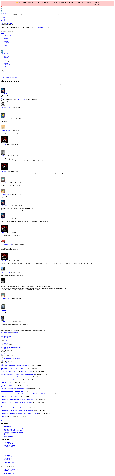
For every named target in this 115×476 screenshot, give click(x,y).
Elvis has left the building (7, 336)
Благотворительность (10, 445)
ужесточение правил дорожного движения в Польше (24, 413)
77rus (7, 337)
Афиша (6, 41)
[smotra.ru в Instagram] (3, 13)
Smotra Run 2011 (8, 458)
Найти (2, 33)
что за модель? (19, 391)
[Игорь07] (2, 320)
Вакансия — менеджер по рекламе (13, 432)
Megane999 (5, 107)
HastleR (4, 310)
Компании (6, 42)
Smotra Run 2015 (8, 442)
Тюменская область (6, 377)
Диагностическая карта (21, 388)
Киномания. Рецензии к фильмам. (10, 371)
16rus (9, 107)
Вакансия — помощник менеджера (14, 428)
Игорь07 (4, 321)
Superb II (11, 382)
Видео (5, 40)
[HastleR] (3, 308)
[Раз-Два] (4, 231)
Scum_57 (3, 94)
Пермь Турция (13, 396)
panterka (4, 284)
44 (1, 375)
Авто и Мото (7, 35)
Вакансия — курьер (9, 429)
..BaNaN (4, 182)
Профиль (6, 56)
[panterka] (3, 282)
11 (1, 386)
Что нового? (7, 426)
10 (1, 389)
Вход (2, 23)
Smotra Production (9, 443)
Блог (5, 60)
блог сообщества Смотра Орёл (9, 77)
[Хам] (4, 259)
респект (3, 75)
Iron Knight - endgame (6, 341)
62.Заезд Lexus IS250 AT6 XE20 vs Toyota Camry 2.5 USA (16, 353)
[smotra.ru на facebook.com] (1, 10)
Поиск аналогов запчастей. (18, 419)
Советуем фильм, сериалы (28, 374)
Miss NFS (6, 461)
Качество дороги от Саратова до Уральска (21, 402)
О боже (4, 156)
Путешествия (4, 396)
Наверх (3, 21)
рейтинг (3, 71)
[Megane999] (3, 106)
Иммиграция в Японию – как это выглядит (21, 410)
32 (6, 340)
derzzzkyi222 (5, 244)
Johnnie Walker (6, 119)
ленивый (3, 337)
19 (6, 363)
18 (1, 98)
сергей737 (4, 130)
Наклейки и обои (8, 436)
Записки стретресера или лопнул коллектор (12, 347)
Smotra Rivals (7, 464)
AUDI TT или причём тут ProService (10, 358)
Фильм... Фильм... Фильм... (18, 368)
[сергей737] (3, 129)
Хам (3, 261)
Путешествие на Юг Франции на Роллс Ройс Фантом (24, 405)
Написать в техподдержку (8, 473)
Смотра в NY (12, 385)
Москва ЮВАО (5, 368)
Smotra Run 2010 (8, 459)
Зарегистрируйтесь (6, 332)
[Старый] (4, 143)
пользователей (40, 27)
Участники (7, 59)
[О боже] (3, 154)
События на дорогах (9, 446)
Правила (6, 57)
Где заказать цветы (18, 379)
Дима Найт (3, 343)
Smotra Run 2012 (8, 457)
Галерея (6, 62)
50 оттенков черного (26, 371)
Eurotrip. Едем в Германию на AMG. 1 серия (21, 399)
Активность (7, 64)
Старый (4, 144)
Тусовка (6, 44)
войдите (15, 332)
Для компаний (8, 470)
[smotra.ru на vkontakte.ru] (1, 9)
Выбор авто (4, 365)
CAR (8, 343)
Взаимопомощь (5, 419)
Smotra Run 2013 (8, 455)
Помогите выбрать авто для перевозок (19, 365)
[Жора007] (4, 169)
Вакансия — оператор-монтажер (13, 430)
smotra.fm (6, 448)
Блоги (5, 37)
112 (1, 370)
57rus (7, 94)
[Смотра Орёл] (2, 52)
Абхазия (12, 416)
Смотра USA (4, 385)
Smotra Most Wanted (9, 462)
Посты (2, 334)
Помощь (6, 435)
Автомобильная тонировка (20, 377)
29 (1, 417)
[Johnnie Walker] (3, 117)
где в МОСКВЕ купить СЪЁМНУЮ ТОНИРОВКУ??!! (30, 393)
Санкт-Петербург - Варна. (16, 407)
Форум (5, 45)
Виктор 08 (4, 272)
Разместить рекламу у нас (11, 469)
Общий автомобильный (7, 388)
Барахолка (6, 47)
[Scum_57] (3, 92)
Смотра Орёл (4, 53)
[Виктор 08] (3, 271)
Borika (2, 354)
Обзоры (6, 38)
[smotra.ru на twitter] (1, 12)
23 (1, 367)
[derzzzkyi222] (3, 242)
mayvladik (3, 360)
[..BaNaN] (3, 181)
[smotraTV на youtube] (1, 7)
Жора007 (4, 171)
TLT (9, 130)
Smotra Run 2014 (8, 454)
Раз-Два (4, 232)
